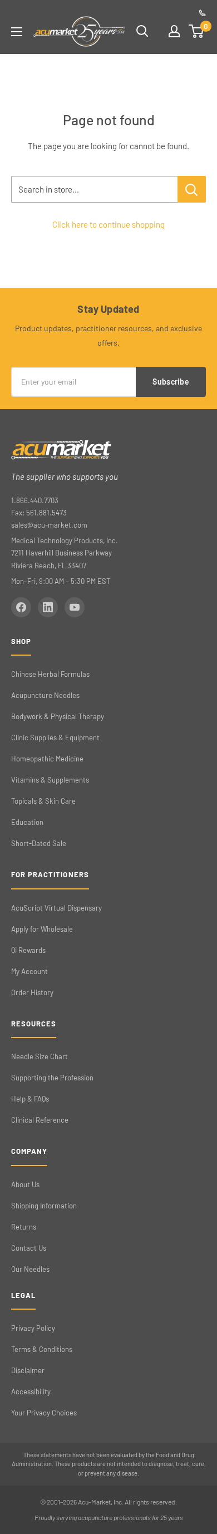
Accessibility (31, 1391)
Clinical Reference (39, 1119)
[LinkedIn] (48, 607)
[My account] (174, 31)
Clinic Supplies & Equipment (55, 737)
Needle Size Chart (39, 1056)
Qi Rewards (28, 950)
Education (27, 822)
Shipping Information (44, 1205)
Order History (32, 992)
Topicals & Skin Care (43, 800)
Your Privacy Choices (44, 1412)
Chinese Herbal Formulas (50, 674)
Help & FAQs (30, 1098)
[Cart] (197, 31)
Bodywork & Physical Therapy (57, 716)
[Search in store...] (191, 189)
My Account (29, 971)
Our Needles (30, 1269)
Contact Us (28, 1247)
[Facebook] (21, 607)
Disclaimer (28, 1370)
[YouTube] (75, 607)
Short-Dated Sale (38, 843)
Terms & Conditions (41, 1349)
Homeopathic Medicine (47, 758)
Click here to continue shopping (108, 224)
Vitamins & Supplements (50, 779)
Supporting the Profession (52, 1077)
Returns (23, 1226)
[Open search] (142, 31)
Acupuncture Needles (45, 695)
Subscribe (170, 381)
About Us (25, 1184)
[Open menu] (16, 31)
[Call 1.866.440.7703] (202, 12)
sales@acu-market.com (49, 524)
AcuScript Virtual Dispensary (56, 907)
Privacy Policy (33, 1328)
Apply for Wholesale (42, 929)
